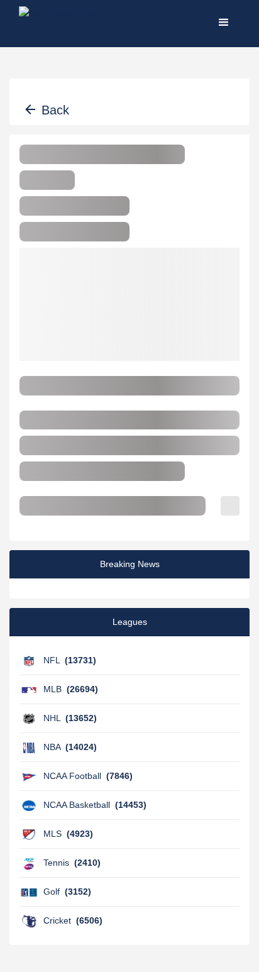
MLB (70, 689)
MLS (68, 834)
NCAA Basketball (94, 805)
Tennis (72, 863)
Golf (67, 891)
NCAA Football (88, 776)
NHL (70, 718)
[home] (58, 22)
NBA (70, 747)
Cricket (72, 920)
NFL (69, 660)
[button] (224, 22)
